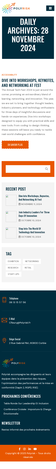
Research (13, 267)
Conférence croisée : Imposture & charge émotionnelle (27, 411)
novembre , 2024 (31, 204)
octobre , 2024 (31, 220)
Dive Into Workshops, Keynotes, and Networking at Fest (28, 82)
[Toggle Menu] (50, 8)
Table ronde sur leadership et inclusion (26, 403)
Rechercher (46, 169)
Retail (28, 267)
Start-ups (13, 274)
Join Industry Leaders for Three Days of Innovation (34, 213)
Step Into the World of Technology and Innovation (32, 230)
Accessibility (9, 74)
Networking (32, 261)
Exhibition (13, 261)
